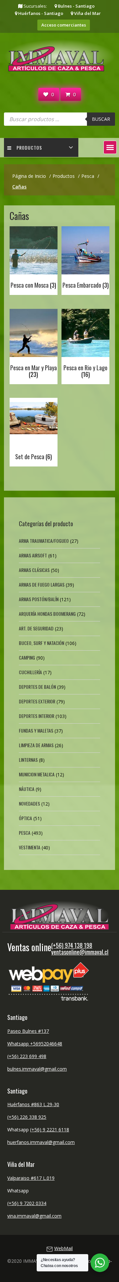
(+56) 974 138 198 (71, 945)
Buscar (101, 119)
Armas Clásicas (34, 569)
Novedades (29, 803)
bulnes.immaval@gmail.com (37, 1069)
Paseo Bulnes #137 (28, 1031)
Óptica (25, 818)
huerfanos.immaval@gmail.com (41, 1142)
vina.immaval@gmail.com (34, 1216)
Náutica (26, 788)
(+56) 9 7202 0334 (26, 1203)
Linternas (28, 759)
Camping (27, 657)
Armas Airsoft (33, 555)
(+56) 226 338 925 (26, 1117)
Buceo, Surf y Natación (41, 642)
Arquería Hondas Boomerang (47, 613)
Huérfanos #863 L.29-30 (33, 1104)
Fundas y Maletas (36, 730)
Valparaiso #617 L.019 (31, 1178)
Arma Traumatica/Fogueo (44, 540)
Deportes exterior (37, 701)
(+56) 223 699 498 (26, 1056)
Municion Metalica (37, 774)
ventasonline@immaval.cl (79, 952)
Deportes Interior (36, 715)
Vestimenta (29, 847)
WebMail (63, 1248)
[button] (110, 147)
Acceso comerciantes (63, 25)
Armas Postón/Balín (39, 599)
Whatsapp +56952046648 (34, 1043)
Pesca (24, 832)
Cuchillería (30, 672)
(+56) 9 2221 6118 (49, 1129)
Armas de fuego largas (41, 584)
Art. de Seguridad (36, 628)
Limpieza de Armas (36, 745)
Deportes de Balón (37, 686)
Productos (29, 147)
